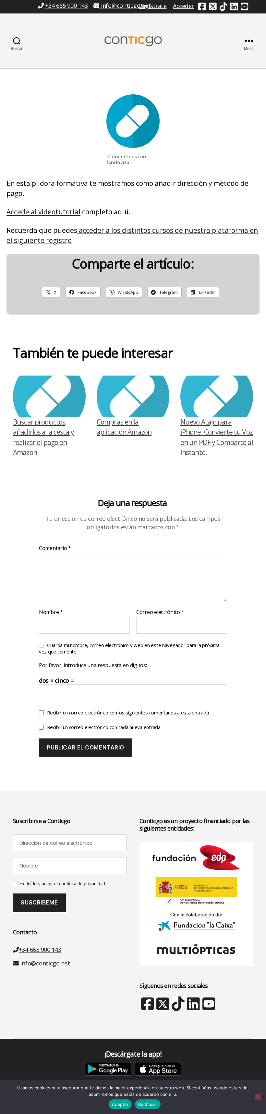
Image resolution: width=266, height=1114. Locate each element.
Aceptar (120, 1104)
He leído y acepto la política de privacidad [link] (62, 883)
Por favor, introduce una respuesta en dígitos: (93, 665)
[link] (202, 7)
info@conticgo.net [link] (126, 5)
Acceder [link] (183, 6)
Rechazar (147, 1104)
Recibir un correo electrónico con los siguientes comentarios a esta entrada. (128, 712)
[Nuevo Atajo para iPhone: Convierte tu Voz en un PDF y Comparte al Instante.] (216, 396)
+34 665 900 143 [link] (66, 5)
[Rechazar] (258, 1097)
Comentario (55, 548)
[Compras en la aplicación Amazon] (133, 396)
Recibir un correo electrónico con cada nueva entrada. (104, 727)
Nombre (51, 612)
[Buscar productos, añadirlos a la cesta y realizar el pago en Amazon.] (49, 396)
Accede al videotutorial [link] (43, 211)
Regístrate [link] (152, 6)
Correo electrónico (160, 612)
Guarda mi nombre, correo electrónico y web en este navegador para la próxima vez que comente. (129, 648)
